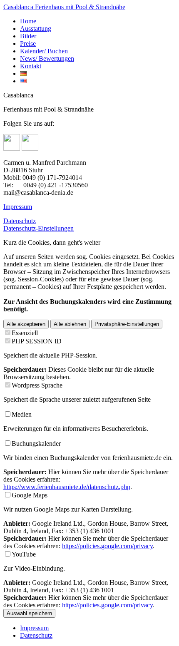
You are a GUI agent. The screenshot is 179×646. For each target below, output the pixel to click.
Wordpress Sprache (37, 385)
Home (28, 21)
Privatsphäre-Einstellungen (126, 324)
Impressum (17, 206)
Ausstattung (35, 28)
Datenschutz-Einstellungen (38, 228)
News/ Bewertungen (47, 58)
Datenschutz (19, 220)
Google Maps (29, 495)
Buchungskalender (36, 443)
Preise (28, 43)
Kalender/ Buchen (44, 51)
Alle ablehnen (70, 324)
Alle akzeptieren (26, 324)
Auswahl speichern (29, 613)
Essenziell (25, 332)
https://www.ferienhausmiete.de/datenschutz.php (66, 486)
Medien (22, 414)
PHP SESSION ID (37, 341)
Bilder (28, 36)
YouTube (24, 554)
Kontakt (30, 66)
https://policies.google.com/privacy (107, 545)
